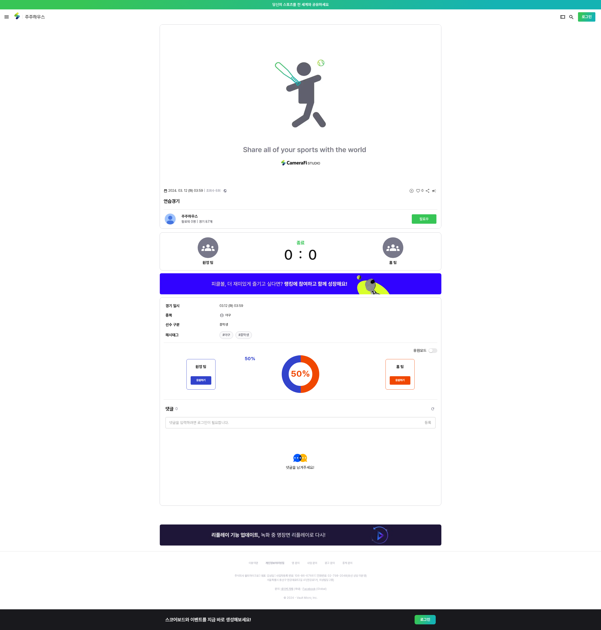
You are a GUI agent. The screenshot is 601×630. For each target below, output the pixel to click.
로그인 (587, 17)
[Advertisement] (471, 94)
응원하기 (201, 380)
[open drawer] (6, 17)
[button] (226, 335)
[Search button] (571, 17)
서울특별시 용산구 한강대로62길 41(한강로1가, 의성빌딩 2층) (300, 580)
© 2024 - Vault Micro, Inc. (300, 597)
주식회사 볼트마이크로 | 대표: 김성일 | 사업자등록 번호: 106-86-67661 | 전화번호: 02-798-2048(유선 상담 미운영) (301, 575)
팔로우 (424, 219)
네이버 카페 (287, 589)
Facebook (309, 589)
